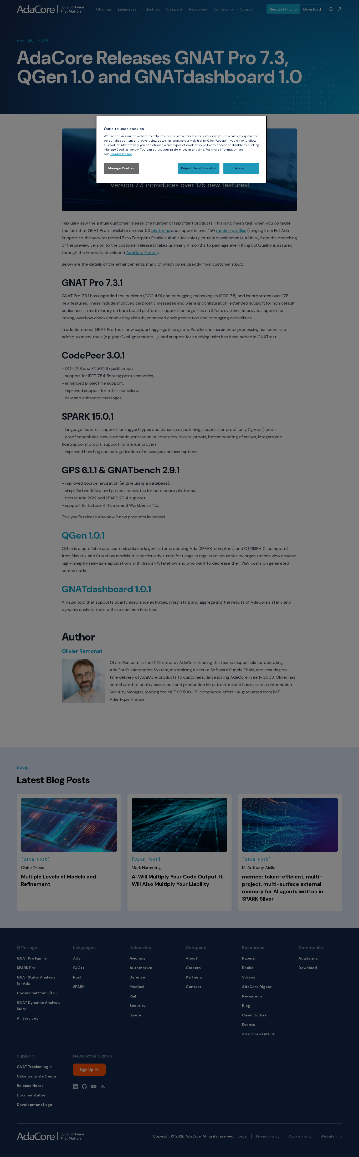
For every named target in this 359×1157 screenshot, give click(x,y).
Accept (241, 168)
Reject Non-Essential (198, 168)
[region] (181, 149)
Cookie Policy (121, 154)
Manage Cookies (121, 168)
